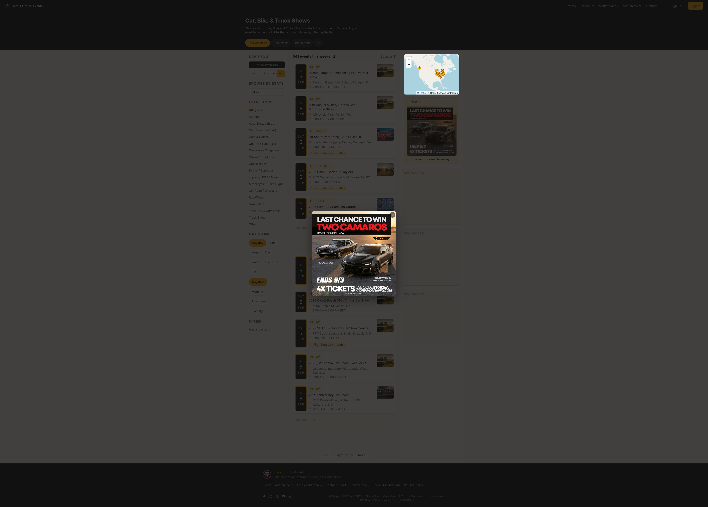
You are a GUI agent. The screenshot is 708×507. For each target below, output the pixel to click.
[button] (419, 68)
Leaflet (422, 92)
